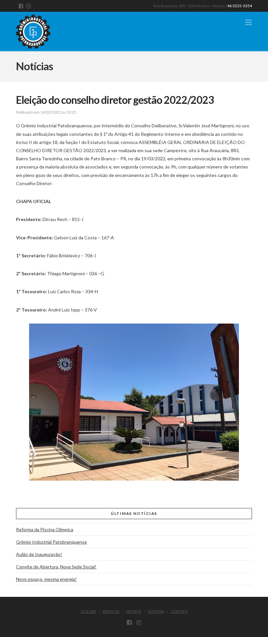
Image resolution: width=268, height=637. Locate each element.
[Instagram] (28, 6)
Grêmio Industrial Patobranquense (51, 542)
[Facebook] (21, 6)
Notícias (156, 611)
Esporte (133, 611)
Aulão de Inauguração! (39, 554)
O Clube (88, 611)
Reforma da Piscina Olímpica (44, 529)
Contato (179, 611)
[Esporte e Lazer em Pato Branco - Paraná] (40, 30)
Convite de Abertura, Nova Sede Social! (56, 566)
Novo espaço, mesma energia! (46, 579)
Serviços (110, 611)
